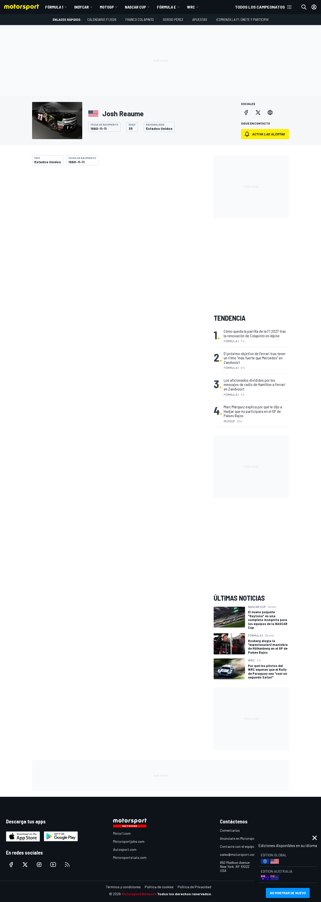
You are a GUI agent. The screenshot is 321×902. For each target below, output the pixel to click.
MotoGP (107, 7)
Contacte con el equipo (237, 846)
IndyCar (81, 7)
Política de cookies (159, 887)
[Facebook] (246, 112)
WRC (191, 7)
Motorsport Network (139, 894)
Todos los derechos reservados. (184, 894)
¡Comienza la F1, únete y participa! (242, 19)
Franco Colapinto (139, 19)
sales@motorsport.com (238, 854)
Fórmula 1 (54, 7)
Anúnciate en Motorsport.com (242, 838)
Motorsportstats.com (129, 857)
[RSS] (67, 865)
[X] (258, 112)
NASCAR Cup (135, 7)
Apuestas (199, 19)
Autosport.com (124, 849)
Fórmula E (166, 7)
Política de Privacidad (194, 887)
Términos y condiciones (123, 887)
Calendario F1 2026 (101, 19)
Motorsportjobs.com (128, 841)
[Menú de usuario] (314, 7)
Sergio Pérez (173, 19)
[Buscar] (304, 7)
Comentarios (230, 830)
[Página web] (270, 112)
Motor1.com (122, 833)
